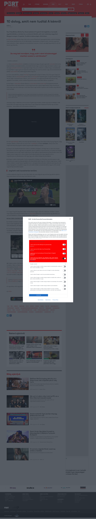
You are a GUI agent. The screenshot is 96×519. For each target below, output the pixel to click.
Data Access (48, 299)
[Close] (70, 219)
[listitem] (48, 241)
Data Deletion (40, 299)
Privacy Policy (55, 299)
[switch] (64, 244)
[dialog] (48, 259)
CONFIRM (38, 295)
